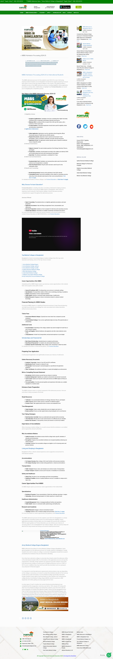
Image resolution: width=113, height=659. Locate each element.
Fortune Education (51, 179)
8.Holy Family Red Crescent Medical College (33, 276)
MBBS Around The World (67, 632)
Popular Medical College (48, 643)
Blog (64, 12)
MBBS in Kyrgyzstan (66, 641)
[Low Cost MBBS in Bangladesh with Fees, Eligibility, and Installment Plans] (79, 92)
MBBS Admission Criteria (82, 645)
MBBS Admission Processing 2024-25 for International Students (42, 75)
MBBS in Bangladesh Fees (83, 636)
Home (21, 12)
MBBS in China (65, 643)
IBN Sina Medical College (49, 641)
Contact (69, 12)
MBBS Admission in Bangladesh (84, 634)
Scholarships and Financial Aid (31, 338)
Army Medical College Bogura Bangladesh (35, 545)
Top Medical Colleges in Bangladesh (32, 255)
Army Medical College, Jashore (50, 636)
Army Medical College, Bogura (50, 634)
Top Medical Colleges (48, 632)
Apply (48, 12)
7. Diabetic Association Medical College (32, 274)
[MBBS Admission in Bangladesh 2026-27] (79, 28)
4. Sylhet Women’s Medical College (31, 269)
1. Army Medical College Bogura (30, 264)
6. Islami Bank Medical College (29, 273)
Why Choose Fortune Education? (32, 184)
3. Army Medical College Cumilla (30, 267)
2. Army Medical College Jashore (30, 266)
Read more (84, 56)
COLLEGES (42, 12)
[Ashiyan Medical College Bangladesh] (79, 45)
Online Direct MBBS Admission (84, 648)
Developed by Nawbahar (70, 656)
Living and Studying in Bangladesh (32, 448)
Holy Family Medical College (49, 650)
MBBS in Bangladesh (31, 12)
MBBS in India (65, 636)
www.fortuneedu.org (50, 538)
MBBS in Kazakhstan (66, 639)
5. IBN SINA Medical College (29, 271)
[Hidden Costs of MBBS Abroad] (79, 60)
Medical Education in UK (67, 650)
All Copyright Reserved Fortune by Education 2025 (50, 656)
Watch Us (76, 12)
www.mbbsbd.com (60, 538)
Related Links (80, 632)
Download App (57, 12)
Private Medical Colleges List (83, 639)
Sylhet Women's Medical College (50, 639)
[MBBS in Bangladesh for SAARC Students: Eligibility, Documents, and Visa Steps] (79, 73)
